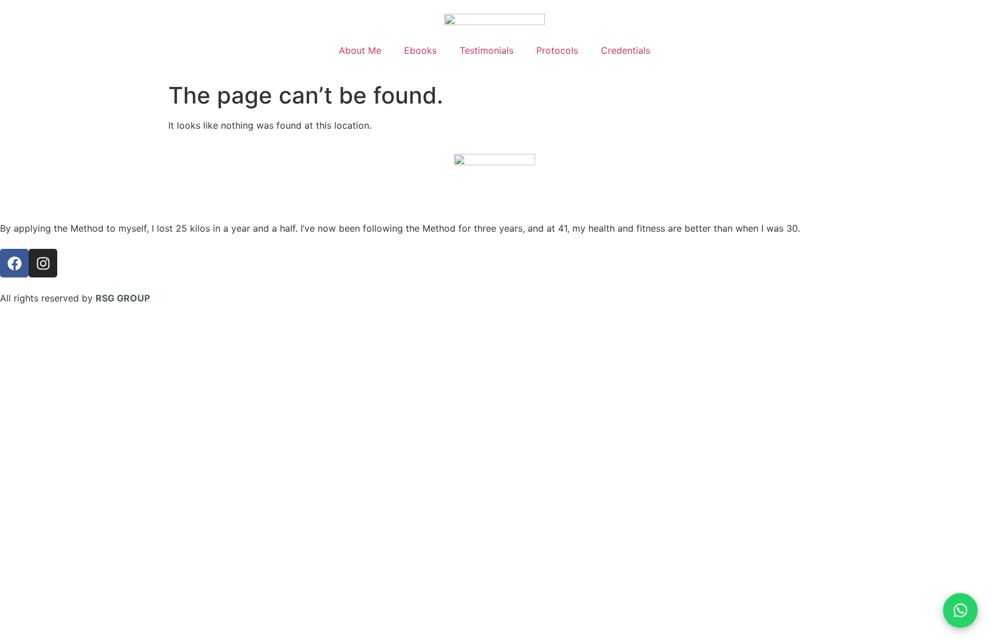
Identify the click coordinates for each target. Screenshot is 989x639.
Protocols (557, 50)
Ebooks (420, 50)
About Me (360, 50)
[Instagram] (43, 263)
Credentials (625, 50)
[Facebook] (14, 263)
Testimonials (486, 50)
